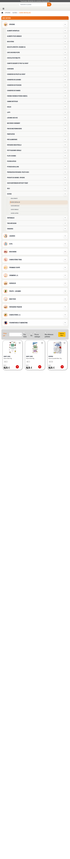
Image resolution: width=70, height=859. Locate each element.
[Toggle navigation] (4, 9)
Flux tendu (25, 335)
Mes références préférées (49, 335)
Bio (31, 335)
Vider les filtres (62, 334)
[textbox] (15, 334)
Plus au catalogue (37, 335)
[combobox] (15, 334)
